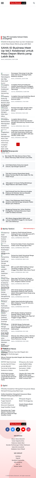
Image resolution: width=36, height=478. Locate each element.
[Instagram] (28, 429)
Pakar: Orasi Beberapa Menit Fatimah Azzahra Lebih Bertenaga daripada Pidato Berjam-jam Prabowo (19, 202)
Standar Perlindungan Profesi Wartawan (18, 445)
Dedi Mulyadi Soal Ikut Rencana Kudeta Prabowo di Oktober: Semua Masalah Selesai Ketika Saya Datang (19, 193)
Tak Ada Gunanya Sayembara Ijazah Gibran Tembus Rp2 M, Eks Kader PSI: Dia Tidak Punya (19, 175)
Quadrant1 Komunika (18, 460)
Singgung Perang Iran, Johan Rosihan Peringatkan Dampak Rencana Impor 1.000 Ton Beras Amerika (18, 211)
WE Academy (18, 462)
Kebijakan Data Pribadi (18, 449)
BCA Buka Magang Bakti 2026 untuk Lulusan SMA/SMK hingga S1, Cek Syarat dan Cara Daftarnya (19, 220)
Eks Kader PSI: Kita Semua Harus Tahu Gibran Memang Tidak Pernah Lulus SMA (18, 156)
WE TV (18, 464)
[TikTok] (18, 429)
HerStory (18, 456)
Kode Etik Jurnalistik (18, 447)
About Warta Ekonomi (18, 439)
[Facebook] (7, 429)
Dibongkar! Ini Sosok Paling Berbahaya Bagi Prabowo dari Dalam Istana (19, 183)
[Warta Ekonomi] (18, 3)
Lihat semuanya (28, 228)
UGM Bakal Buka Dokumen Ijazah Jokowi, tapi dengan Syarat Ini (17, 165)
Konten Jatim (18, 466)
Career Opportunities (18, 441)
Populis (18, 458)
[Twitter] (13, 429)
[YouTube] (23, 429)
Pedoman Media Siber (18, 443)
